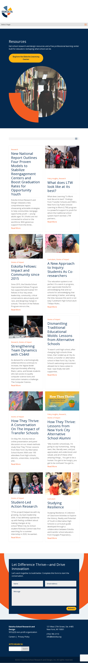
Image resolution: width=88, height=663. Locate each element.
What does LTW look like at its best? (60, 186)
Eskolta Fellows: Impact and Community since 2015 (25, 272)
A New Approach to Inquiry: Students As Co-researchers (60, 269)
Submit (71, 608)
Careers (12, 636)
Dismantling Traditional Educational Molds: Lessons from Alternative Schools (60, 333)
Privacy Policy (23, 636)
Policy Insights (52, 178)
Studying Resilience (55, 505)
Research (14, 149)
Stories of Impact (17, 262)
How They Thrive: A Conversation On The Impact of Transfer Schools (25, 426)
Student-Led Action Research (24, 504)
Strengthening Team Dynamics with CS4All (24, 350)
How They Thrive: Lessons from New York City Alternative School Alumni (61, 429)
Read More (16, 228)
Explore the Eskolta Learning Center (26, 58)
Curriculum (51, 259)
